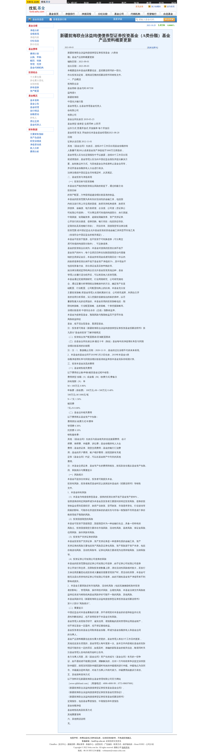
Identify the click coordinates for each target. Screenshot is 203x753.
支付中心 (62, 744)
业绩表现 (34, 34)
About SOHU (139, 744)
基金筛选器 (38, 19)
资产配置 (34, 91)
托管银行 (152, 14)
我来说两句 (152, 47)
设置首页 (99, 744)
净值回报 (86, 14)
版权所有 (126, 747)
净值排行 (70, 14)
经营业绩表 (35, 141)
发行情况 (34, 111)
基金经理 (34, 107)
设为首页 (171, 6)
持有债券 (34, 87)
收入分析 (34, 148)
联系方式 (117, 744)
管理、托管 (35, 64)
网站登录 (80, 744)
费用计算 (34, 54)
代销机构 (135, 14)
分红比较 (103, 14)
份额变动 (34, 114)
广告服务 (108, 744)
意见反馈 (139, 6)
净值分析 (34, 30)
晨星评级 (117, 19)
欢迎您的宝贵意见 (113, 741)
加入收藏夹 (156, 6)
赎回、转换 (35, 60)
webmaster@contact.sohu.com (113, 751)
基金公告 (34, 104)
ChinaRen (53, 744)
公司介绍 (150, 744)
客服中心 (90, 744)
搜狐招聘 (71, 744)
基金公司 (119, 14)
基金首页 (54, 14)
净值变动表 (35, 144)
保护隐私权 (127, 744)
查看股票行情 (59, 19)
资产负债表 (35, 137)
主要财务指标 (36, 134)
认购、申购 (35, 57)
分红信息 (34, 41)
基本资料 (34, 100)
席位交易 (34, 121)
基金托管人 (35, 125)
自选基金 (168, 14)
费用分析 (34, 151)
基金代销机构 (36, 67)
